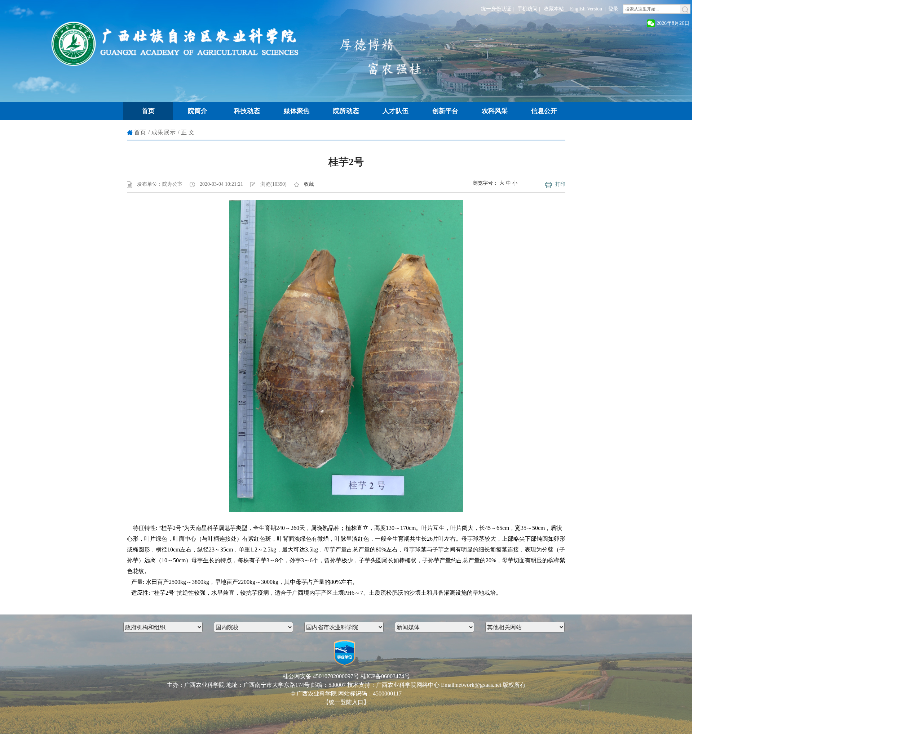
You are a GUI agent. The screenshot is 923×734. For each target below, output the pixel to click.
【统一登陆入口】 (346, 702)
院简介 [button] (197, 110)
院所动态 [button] (346, 110)
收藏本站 (554, 9)
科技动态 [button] (247, 110)
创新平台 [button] (445, 110)
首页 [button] (148, 110)
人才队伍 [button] (395, 110)
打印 (560, 184)
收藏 (309, 184)
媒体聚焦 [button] (297, 110)
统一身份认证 (496, 9)
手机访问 (527, 9)
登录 (613, 9)
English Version (586, 9)
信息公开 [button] (544, 110)
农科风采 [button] (495, 110)
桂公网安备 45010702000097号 (321, 676)
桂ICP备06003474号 (385, 676)
